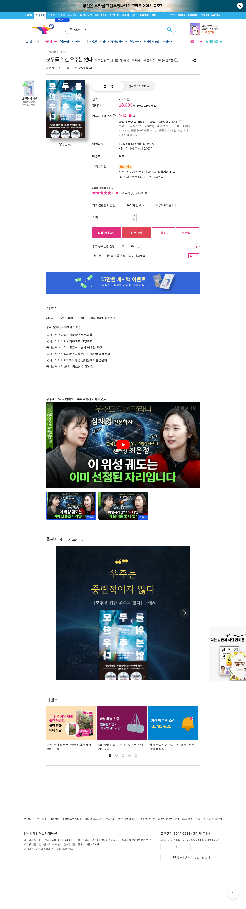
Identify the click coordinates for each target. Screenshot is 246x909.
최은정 (50, 67)
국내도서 (40, 15)
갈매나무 (71, 67)
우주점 (125, 15)
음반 (134, 15)
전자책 (51, 15)
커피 (153, 15)
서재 (199, 41)
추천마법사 (65, 41)
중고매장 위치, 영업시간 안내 (193, 857)
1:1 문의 (175, 846)
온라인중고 (101, 15)
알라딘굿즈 (86, 15)
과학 (63, 334)
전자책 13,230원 (138, 86)
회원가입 (182, 15)
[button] (184, 613)
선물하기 (164, 232)
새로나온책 (91, 41)
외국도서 (72, 15)
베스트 (79, 41)
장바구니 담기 (106, 232)
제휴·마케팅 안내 (127, 818)
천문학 (73, 334)
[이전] (51, 109)
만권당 (61, 15)
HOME (28, 14)
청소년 (65, 366)
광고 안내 (187, 818)
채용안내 (42, 818)
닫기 (240, 6)
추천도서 (135, 41)
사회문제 (80, 353)
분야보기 (34, 41)
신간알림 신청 (70, 327)
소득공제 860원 (162, 205)
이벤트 (103, 41)
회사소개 (29, 818)
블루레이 (144, 15)
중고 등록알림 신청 (103, 246)
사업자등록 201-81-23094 (58, 840)
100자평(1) (127, 193)
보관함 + (187, 232)
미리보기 (67, 144)
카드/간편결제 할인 (103, 205)
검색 (169, 29)
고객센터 (205, 15)
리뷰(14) (141, 193)
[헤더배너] (206, 29)
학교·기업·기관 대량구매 (208, 818)
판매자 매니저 (147, 818)
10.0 (115, 193)
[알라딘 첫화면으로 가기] (44, 29)
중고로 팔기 (129, 246)
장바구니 (216, 15)
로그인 (173, 15)
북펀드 (166, 41)
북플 (191, 41)
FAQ (206, 846)
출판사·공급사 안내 (168, 818)
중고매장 (114, 15)
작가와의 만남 (151, 41)
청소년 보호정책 (93, 818)
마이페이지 (193, 15)
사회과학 (66, 353)
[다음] (80, 109)
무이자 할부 (134, 205)
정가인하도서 (118, 41)
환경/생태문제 (84, 360)
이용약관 (54, 818)
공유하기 (194, 60)
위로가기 (233, 894)
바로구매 (136, 232)
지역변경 (158, 176)
